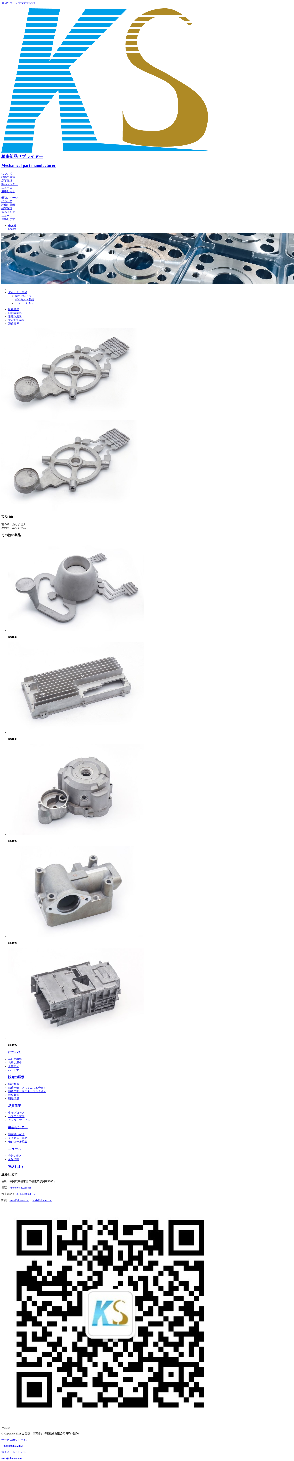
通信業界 (13, 323)
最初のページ (9, 3)
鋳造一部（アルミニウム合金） (27, 1087)
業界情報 (13, 1159)
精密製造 (13, 1084)
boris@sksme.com (42, 1200)
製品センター (9, 184)
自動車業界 (15, 312)
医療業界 (13, 309)
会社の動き (15, 1155)
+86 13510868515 (25, 1193)
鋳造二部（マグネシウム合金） (27, 1091)
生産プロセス (16, 1112)
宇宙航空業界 (16, 320)
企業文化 (13, 1066)
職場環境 (13, 1098)
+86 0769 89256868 (20, 1187)
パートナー (15, 1069)
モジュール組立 (24, 303)
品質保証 (6, 180)
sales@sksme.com (19, 1200)
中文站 (22, 3)
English (31, 3)
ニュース (6, 187)
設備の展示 (8, 177)
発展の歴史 (15, 1062)
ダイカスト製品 (24, 299)
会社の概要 (15, 1059)
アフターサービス (19, 1119)
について (6, 173)
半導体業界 (15, 316)
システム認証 (16, 1116)
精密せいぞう (23, 295)
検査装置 (13, 1094)
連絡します (8, 191)
